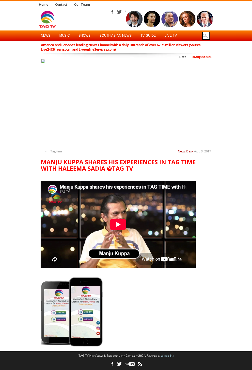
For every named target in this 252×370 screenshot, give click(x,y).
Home (43, 4)
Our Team (82, 4)
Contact (61, 4)
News (45, 35)
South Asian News (115, 35)
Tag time (56, 151)
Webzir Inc (167, 356)
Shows (85, 35)
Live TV (171, 35)
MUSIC (64, 35)
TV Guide (148, 35)
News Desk (185, 151)
